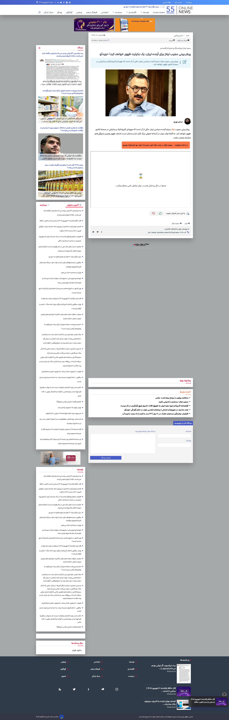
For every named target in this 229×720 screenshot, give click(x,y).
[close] (224, 694)
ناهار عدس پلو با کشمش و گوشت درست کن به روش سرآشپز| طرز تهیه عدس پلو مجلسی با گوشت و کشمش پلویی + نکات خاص (60, 391)
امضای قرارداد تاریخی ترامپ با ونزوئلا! (68, 402)
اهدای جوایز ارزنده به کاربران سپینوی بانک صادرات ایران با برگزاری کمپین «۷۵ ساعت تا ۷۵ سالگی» (60, 228)
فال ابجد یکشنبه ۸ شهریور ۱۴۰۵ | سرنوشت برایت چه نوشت (61, 298)
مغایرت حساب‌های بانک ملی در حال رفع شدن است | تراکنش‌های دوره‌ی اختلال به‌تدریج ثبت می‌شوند (59, 249)
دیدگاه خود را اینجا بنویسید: (145, 431)
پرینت (171, 40)
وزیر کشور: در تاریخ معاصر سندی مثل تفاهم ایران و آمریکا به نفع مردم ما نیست (60, 290)
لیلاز (173, 129)
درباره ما (189, 2)
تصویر (64, 676)
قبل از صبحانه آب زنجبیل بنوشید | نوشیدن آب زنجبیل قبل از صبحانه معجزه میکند (61, 431)
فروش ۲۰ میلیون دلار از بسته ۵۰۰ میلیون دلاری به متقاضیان (61, 371)
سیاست (119, 12)
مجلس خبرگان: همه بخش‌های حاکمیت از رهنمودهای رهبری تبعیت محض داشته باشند (61, 316)
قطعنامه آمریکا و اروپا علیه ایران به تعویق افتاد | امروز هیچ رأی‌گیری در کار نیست (154, 405)
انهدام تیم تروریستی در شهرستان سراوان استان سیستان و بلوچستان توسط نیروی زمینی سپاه (61, 280)
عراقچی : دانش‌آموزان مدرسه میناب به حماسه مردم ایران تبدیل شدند (60, 379)
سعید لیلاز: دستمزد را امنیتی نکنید (173, 401)
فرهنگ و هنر (92, 12)
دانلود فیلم (77, 650)
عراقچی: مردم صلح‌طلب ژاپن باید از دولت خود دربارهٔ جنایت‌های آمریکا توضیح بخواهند (127, 6)
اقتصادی (133, 12)
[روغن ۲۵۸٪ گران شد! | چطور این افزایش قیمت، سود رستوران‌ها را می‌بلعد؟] (60, 184)
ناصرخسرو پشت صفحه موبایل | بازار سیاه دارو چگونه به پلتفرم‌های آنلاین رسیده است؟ (63, 92)
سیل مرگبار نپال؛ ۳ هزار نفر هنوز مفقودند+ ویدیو (65, 257)
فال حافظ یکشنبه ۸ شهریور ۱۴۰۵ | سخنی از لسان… (161, 689)
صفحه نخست (159, 12)
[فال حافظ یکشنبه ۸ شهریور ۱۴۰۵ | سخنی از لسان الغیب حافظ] (221, 701)
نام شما (188, 431)
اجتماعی (105, 12)
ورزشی (79, 12)
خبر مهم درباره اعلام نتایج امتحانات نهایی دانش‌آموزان (63, 413)
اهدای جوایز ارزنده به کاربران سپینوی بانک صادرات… (160, 703)
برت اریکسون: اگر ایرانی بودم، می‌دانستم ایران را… (163, 667)
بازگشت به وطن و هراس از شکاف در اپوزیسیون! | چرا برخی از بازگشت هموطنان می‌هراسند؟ (61, 129)
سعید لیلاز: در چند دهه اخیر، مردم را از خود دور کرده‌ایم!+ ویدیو (148, 145)
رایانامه (188, 440)
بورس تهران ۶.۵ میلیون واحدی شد (69, 407)
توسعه (146, 12)
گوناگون (70, 12)
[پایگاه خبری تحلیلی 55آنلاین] (179, 10)
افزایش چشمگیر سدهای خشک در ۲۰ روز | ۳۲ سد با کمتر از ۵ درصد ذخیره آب (155, 413)
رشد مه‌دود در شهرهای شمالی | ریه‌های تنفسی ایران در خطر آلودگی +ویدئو (156, 409)
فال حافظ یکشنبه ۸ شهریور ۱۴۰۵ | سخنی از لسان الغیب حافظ (203, 700)
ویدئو (60, 12)
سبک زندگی (49, 12)
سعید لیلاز (176, 223)
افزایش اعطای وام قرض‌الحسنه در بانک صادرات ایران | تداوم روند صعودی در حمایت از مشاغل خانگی (60, 239)
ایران (186, 223)
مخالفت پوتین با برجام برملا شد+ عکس (172, 397)
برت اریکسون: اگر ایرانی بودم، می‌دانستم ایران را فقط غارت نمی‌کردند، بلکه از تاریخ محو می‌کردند (62, 54)
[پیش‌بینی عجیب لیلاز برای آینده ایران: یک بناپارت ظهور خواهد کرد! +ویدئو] (98, 232)
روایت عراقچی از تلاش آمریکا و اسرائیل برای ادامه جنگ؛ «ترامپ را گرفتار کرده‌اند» (60, 306)
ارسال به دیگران (182, 40)
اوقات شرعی (166, 2)
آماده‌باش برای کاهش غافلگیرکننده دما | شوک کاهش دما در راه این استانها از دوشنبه (60, 421)
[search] (39, 12)
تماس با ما (178, 2)
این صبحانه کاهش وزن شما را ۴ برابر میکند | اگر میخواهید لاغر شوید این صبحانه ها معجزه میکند (60, 441)
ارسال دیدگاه (105, 457)
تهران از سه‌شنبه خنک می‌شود (71, 272)
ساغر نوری (178, 121)
